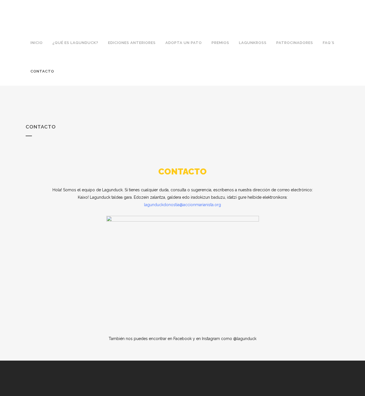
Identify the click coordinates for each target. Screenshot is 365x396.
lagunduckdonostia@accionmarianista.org (182, 204)
